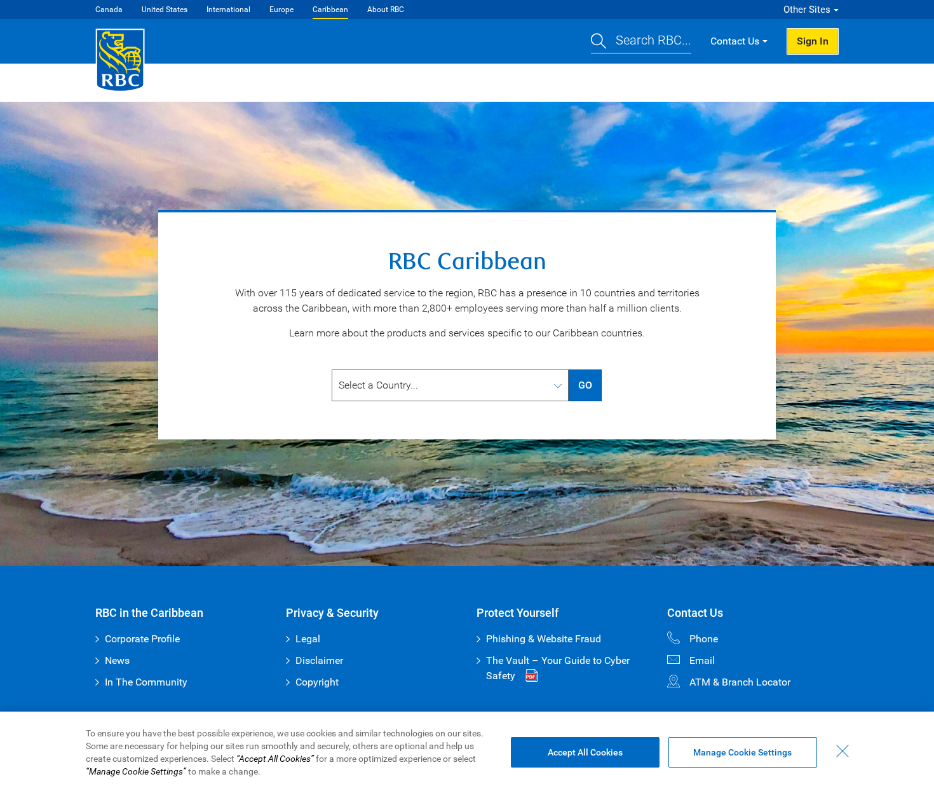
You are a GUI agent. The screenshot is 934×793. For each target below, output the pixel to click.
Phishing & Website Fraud (543, 639)
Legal (307, 639)
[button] (641, 42)
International (228, 9)
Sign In (813, 41)
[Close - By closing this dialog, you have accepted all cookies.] (842, 751)
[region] (467, 752)
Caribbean (330, 9)
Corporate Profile (142, 639)
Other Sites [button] (806, 9)
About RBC (385, 9)
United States (164, 9)
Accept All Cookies (585, 752)
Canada (109, 9)
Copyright (317, 682)
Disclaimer (319, 660)
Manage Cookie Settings (742, 752)
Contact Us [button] (734, 41)
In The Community (146, 682)
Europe (281, 9)
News (117, 660)
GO (585, 385)
